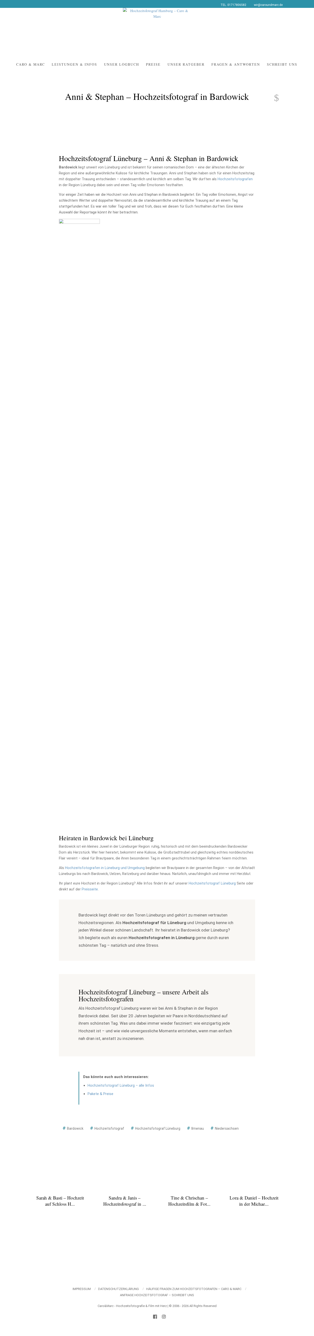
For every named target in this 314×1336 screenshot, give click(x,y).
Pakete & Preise (100, 1094)
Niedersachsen (227, 1128)
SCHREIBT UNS (282, 64)
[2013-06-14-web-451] (131, 765)
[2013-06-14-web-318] (131, 694)
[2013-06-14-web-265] (234, 588)
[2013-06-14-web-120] (234, 411)
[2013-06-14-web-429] (79, 765)
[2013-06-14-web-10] (182, 231)
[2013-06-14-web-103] (182, 375)
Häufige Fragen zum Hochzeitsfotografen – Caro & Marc (193, 1289)
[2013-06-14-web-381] (79, 729)
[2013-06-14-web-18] (182, 269)
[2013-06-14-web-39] (79, 340)
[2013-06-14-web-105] (234, 375)
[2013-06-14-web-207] (131, 552)
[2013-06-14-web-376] (234, 694)
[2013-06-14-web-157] (131, 517)
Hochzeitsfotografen (235, 179)
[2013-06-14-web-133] (182, 446)
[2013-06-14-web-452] (182, 765)
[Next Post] (274, 98)
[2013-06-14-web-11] (234, 231)
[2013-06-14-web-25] (131, 304)
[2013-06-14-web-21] (234, 269)
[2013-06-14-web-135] (79, 481)
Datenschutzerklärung (118, 1289)
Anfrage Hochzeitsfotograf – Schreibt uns (157, 1295)
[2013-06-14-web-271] (131, 623)
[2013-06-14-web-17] (131, 269)
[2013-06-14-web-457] (234, 765)
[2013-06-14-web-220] (234, 552)
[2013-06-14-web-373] (182, 694)
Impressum (82, 1289)
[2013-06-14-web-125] (79, 446)
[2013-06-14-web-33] (234, 304)
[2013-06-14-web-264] (182, 588)
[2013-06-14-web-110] (79, 411)
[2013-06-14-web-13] (79, 269)
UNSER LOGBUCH (121, 64)
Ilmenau (197, 1128)
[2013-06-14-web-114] (131, 411)
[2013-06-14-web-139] (182, 481)
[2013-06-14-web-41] (131, 340)
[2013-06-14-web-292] (182, 658)
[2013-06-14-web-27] (182, 304)
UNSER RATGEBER (186, 64)
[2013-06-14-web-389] (131, 729)
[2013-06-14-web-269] (79, 623)
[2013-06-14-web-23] (79, 304)
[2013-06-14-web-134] (234, 446)
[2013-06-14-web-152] (79, 517)
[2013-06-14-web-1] (131, 231)
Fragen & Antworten (235, 64)
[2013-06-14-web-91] (79, 375)
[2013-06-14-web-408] (234, 729)
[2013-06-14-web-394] (182, 729)
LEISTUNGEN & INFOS (74, 64)
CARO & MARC (30, 64)
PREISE (153, 64)
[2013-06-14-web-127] (131, 446)
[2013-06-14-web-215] (182, 552)
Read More (60, 1214)
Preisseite (90, 889)
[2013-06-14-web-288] (131, 658)
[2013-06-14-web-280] (234, 623)
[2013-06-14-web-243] (79, 588)
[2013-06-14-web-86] (234, 340)
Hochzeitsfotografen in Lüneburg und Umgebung (105, 868)
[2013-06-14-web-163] (79, 232)
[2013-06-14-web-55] (182, 340)
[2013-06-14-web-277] (182, 623)
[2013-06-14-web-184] (234, 517)
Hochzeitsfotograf (109, 1128)
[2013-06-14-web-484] (131, 800)
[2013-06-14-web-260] (131, 588)
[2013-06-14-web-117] (182, 411)
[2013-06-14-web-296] (234, 658)
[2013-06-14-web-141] (234, 481)
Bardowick (75, 1128)
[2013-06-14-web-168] (182, 517)
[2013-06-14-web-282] (79, 658)
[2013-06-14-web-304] (79, 694)
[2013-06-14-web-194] (79, 552)
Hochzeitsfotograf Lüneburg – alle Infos (121, 1085)
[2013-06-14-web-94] (131, 375)
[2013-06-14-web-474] (79, 800)
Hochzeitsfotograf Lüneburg (212, 883)
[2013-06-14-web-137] (131, 481)
